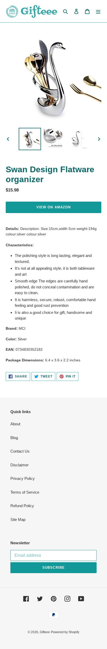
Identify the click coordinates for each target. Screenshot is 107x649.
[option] (30, 139)
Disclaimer (19, 465)
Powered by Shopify (65, 632)
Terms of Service (24, 492)
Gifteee (45, 632)
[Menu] (98, 11)
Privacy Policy (22, 478)
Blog (14, 437)
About (15, 424)
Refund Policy (22, 506)
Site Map (17, 519)
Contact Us (20, 451)
